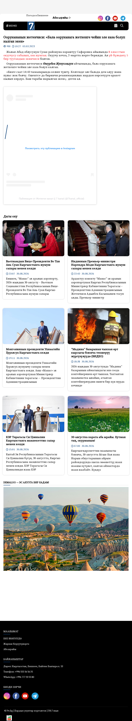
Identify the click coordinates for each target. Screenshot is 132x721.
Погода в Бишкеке (37, 15)
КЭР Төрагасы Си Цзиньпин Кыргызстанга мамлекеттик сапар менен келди (30, 440)
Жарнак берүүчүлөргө (16, 644)
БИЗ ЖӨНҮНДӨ (12, 638)
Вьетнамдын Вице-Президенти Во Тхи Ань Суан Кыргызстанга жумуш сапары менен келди (33, 264)
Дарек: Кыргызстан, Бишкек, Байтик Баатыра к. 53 (33, 666)
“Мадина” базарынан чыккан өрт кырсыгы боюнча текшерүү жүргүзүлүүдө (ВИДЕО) (94, 352)
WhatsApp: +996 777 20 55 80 (18, 677)
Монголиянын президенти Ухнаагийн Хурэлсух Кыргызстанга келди (33, 351)
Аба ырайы (61, 17)
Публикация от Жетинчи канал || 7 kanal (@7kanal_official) (51, 198)
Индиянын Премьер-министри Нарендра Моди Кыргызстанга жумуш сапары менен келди (98, 264)
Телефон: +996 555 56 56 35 (18, 671)
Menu (12, 25)
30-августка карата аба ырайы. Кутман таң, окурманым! (98, 439)
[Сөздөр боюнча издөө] (121, 26)
